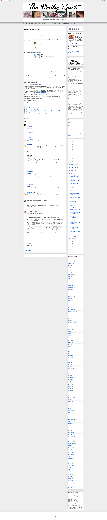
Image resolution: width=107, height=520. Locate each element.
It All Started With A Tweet (74, 180)
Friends (69, 327)
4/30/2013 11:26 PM (30, 243)
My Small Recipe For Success (74, 228)
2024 (71, 144)
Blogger (55, 516)
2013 (71, 161)
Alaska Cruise (70, 261)
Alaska (69, 259)
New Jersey (70, 408)
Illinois (69, 346)
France (69, 324)
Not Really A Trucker (72, 419)
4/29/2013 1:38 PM (30, 171)
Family (69, 316)
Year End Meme (71, 487)
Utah (69, 469)
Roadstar (70, 445)
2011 (71, 243)
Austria (69, 269)
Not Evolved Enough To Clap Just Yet (74, 185)
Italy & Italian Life (71, 355)
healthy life (29, 128)
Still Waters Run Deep (74, 183)
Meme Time (70, 377)
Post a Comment (28, 250)
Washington (70, 476)
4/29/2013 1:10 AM (30, 132)
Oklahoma (70, 423)
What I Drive (37, 23)
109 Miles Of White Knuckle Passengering (75, 213)
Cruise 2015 (70, 291)
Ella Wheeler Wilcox (71, 311)
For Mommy (72, 205)
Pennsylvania (70, 428)
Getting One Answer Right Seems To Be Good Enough (74, 234)
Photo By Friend (71, 432)
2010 (71, 244)
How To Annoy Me (71, 338)
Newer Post (26, 255)
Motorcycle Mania (71, 393)
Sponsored (70, 458)
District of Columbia (71, 302)
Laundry (69, 360)
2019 (71, 152)
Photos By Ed (70, 434)
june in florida (29, 139)
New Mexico (70, 410)
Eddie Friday (70, 309)
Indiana (69, 349)
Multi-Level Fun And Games (75, 231)
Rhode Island (70, 441)
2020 (71, 150)
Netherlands (70, 403)
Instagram (70, 351)
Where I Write (53, 23)
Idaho (69, 344)
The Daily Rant (77, 35)
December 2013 (73, 162)
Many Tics (70, 368)
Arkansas (70, 265)
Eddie (69, 307)
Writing (32, 117)
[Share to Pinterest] (29, 118)
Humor (69, 340)
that (26, 37)
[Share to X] (27, 118)
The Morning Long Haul (74, 229)
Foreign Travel (71, 322)
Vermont (69, 471)
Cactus (69, 272)
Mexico (69, 379)
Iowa (69, 353)
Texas (69, 461)
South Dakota (70, 454)
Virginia (69, 474)
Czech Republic (71, 296)
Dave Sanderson (29, 192)
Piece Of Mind (70, 436)
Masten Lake (70, 373)
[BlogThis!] (25, 118)
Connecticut (70, 285)
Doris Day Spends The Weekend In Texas (74, 207)
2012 (71, 241)
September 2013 (74, 167)
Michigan (70, 381)
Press (59, 23)
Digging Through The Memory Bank (74, 217)
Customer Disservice (72, 294)
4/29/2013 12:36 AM (30, 126)
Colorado (70, 283)
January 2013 (73, 239)
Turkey (69, 467)
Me (30, 117)
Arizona (69, 263)
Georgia (69, 329)
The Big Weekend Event (74, 181)
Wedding (70, 478)
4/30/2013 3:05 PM (30, 207)
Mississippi (70, 386)
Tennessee (70, 460)
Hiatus (69, 335)
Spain (69, 456)
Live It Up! (72, 190)
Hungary (69, 342)
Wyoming (70, 485)
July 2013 (72, 170)
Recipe (69, 438)
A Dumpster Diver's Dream (75, 209)
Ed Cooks (70, 305)
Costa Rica (70, 289)
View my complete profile (72, 43)
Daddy (69, 298)
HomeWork (70, 337)
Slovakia (69, 450)
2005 (71, 252)
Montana (70, 392)
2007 (71, 249)
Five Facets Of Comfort (74, 211)
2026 (71, 141)
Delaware (70, 300)
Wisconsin (70, 482)
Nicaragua (70, 414)
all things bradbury (30, 199)
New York (70, 412)
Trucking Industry (71, 465)
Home (26, 23)
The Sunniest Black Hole (74, 192)
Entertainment (70, 313)
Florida (69, 318)
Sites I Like (73, 23)
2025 (71, 143)
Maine (69, 366)
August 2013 (73, 168)
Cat (69, 278)
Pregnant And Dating (74, 178)
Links (69, 362)
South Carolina (71, 452)
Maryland (70, 370)
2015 (71, 158)
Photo (69, 430)
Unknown (28, 144)
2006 (71, 250)
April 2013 (72, 175)
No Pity (71, 187)
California (70, 274)
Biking (69, 270)
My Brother (70, 395)
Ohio (69, 421)
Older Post (63, 255)
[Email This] (24, 118)
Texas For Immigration (74, 215)
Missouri (69, 388)
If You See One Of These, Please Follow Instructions (74, 220)
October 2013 (73, 165)
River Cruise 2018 (71, 443)
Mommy (69, 390)
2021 (71, 149)
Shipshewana (70, 447)
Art (68, 267)
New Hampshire (71, 406)
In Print (28, 117)
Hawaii (69, 333)
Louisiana (70, 364)
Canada (69, 276)
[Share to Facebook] (28, 118)
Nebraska (70, 401)
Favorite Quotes (65, 23)
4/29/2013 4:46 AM (30, 137)
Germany (70, 331)
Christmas (70, 280)
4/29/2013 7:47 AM (30, 142)
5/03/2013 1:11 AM (30, 248)
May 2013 (72, 173)
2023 (71, 146)
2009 (71, 246)
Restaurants (70, 439)
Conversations (70, 287)
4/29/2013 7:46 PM (30, 190)
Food (69, 320)
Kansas (69, 357)
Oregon (69, 425)
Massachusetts (71, 371)
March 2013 (73, 236)
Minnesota (70, 384)
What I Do (31, 23)
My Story (70, 399)
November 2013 (73, 164)
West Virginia (70, 480)
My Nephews (70, 397)
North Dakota (70, 417)
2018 (71, 153)
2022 (71, 147)
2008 (71, 247)
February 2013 (73, 238)
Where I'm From (45, 23)
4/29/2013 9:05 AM (30, 153)
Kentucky (70, 359)
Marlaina (28, 173)
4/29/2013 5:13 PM (30, 184)
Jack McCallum (29, 123)
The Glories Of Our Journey (75, 197)
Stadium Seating (73, 201)
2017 (71, 155)
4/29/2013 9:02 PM (30, 197)
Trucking (69, 463)
